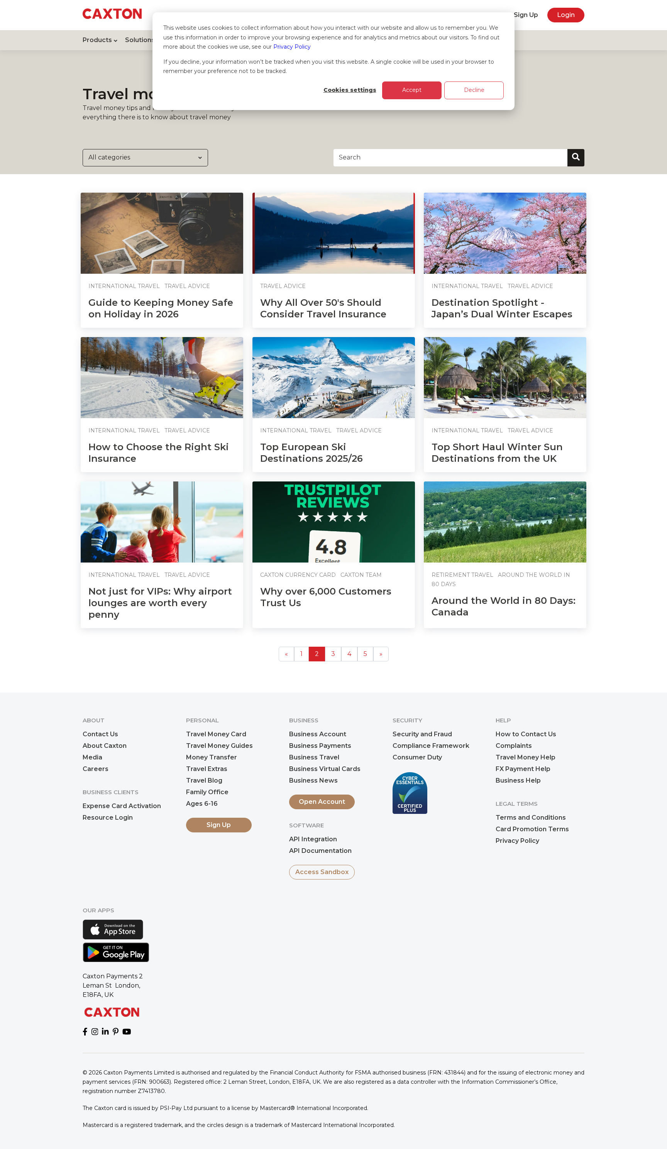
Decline (474, 89)
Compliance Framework (431, 745)
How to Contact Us (526, 734)
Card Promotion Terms (532, 829)
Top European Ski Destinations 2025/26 (311, 452)
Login (566, 15)
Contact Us (100, 734)
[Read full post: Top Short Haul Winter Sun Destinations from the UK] (505, 377)
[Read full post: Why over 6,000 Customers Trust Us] (333, 522)
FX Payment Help (523, 769)
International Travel (124, 286)
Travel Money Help (525, 757)
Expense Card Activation (122, 806)
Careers (95, 769)
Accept (412, 89)
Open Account (322, 801)
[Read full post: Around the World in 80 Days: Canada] (505, 522)
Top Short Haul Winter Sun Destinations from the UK (497, 452)
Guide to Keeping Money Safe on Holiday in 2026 (160, 308)
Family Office (207, 792)
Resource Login (108, 817)
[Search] (575, 157)
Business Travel (314, 757)
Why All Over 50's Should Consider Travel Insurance (323, 308)
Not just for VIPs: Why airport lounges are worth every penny (160, 603)
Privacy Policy (292, 46)
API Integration (313, 839)
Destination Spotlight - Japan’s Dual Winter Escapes (502, 308)
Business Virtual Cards (325, 769)
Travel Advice (187, 286)
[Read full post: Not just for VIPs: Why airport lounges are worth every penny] (162, 522)
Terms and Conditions (531, 817)
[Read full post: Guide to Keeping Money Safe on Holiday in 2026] (162, 233)
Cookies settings (349, 89)
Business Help (518, 780)
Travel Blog (204, 780)
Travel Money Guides (219, 745)
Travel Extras (206, 769)
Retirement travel (462, 574)
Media (92, 757)
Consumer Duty (417, 757)
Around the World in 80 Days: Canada (504, 606)
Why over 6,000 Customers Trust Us (325, 597)
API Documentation (320, 850)
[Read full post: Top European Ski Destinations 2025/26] (333, 377)
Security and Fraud (422, 734)
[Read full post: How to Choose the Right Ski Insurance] (162, 377)
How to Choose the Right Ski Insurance (158, 452)
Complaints (514, 745)
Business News (313, 780)
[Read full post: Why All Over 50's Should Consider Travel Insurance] (333, 233)
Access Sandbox (322, 872)
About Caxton (105, 745)
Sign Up (526, 15)
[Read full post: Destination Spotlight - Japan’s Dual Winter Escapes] (505, 233)
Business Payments (320, 745)
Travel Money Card (216, 734)
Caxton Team (361, 574)
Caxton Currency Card (298, 574)
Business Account (317, 734)
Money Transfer (211, 757)
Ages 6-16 (202, 803)
